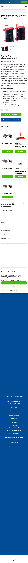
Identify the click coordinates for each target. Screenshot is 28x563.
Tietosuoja (11, 560)
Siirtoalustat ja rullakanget (8, 17)
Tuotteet (8, 15)
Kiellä (14, 286)
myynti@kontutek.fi (12, 2)
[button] (24, 25)
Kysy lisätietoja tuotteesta (11, 120)
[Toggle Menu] (26, 6)
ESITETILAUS (14, 413)
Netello (17, 560)
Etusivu (3, 15)
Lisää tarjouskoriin (11, 114)
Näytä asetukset (14, 290)
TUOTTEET (14, 407)
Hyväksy (14, 283)
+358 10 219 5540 (4, 2)
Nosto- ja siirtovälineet (18, 15)
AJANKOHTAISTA (14, 410)
